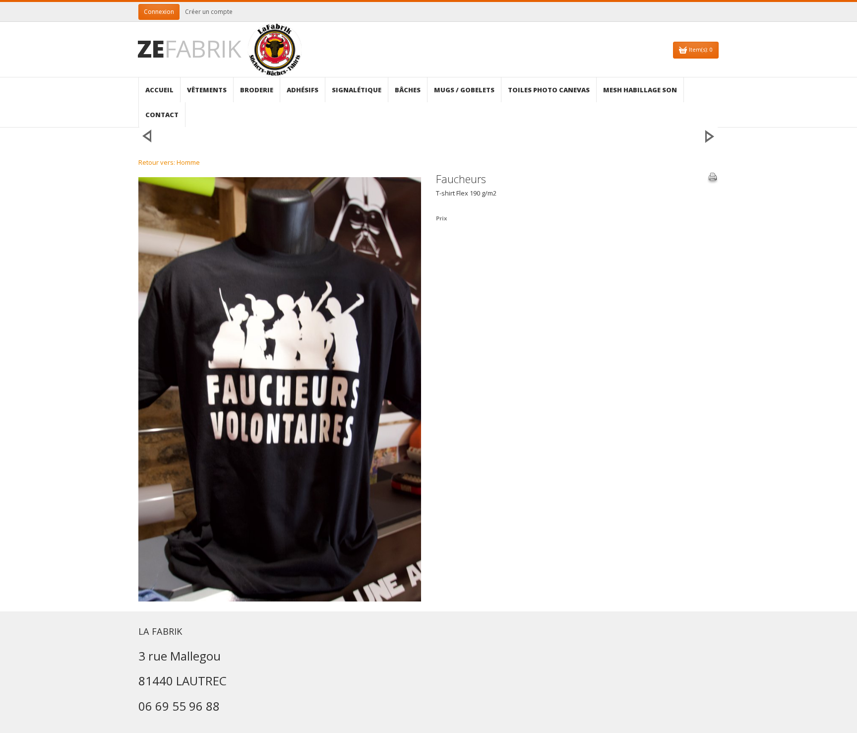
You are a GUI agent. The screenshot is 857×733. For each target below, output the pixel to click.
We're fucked (147, 136)
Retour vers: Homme (169, 162)
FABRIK (189, 48)
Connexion (159, 11)
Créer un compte (209, 11)
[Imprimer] (713, 178)
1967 (710, 136)
